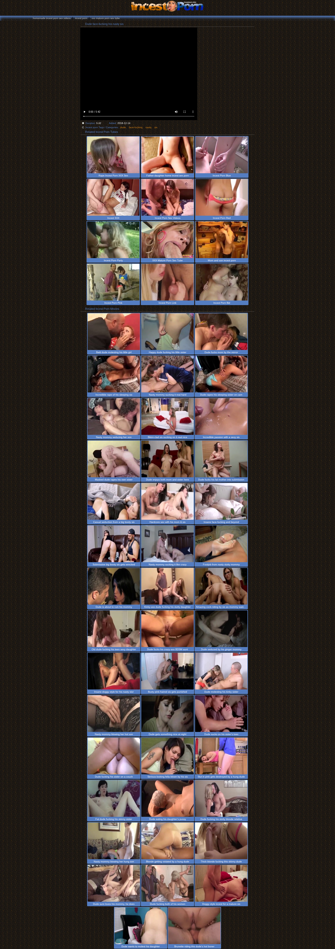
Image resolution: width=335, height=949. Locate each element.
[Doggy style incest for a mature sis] (221, 883)
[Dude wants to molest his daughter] (140, 925)
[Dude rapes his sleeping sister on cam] (221, 374)
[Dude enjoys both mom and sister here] (167, 459)
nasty (148, 127)
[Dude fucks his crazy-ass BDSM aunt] (167, 628)
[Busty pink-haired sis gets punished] (167, 671)
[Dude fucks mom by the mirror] (221, 331)
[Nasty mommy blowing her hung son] (114, 841)
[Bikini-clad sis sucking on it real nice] (167, 416)
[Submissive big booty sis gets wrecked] (114, 543)
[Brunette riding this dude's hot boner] (194, 925)
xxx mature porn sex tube (106, 18)
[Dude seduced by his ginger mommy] (221, 628)
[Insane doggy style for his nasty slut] (114, 671)
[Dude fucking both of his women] (167, 883)
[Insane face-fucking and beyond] (221, 501)
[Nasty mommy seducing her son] (114, 416)
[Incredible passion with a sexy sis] (221, 416)
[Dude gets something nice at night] (167, 713)
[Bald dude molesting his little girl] (114, 331)
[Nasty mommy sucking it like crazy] (167, 543)
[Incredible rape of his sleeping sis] (114, 374)
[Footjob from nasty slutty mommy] (221, 543)
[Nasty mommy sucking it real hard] (167, 374)
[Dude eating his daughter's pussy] (167, 798)
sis (155, 127)
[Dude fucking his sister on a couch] (114, 756)
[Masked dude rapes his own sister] (114, 459)
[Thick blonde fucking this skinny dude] (221, 841)
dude (123, 127)
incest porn (81, 18)
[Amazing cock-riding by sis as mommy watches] (221, 586)
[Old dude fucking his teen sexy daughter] (114, 628)
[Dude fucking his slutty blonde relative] (221, 798)
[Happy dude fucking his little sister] (167, 331)
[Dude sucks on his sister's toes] (221, 713)
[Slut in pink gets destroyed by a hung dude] (221, 756)
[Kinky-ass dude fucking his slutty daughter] (167, 586)
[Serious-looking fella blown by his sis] (167, 756)
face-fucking (135, 127)
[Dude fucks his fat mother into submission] (221, 459)
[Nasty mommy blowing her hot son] (114, 713)
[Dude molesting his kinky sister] (221, 671)
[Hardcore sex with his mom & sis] (167, 501)
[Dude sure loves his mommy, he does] (114, 883)
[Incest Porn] (167, 6)
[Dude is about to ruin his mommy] (114, 586)
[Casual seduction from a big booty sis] (114, 501)
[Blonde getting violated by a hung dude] (167, 841)
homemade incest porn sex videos (52, 18)
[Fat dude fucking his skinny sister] (114, 798)
